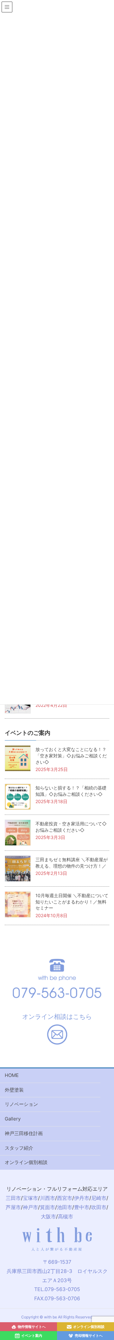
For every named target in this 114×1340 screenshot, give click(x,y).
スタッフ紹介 (19, 1148)
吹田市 (98, 1207)
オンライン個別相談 (26, 1162)
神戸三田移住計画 (24, 1133)
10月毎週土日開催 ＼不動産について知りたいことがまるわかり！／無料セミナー (71, 901)
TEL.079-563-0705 (57, 1289)
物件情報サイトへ (32, 1326)
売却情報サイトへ (89, 1335)
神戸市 (30, 1207)
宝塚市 (30, 1198)
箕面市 (47, 1207)
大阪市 (48, 1216)
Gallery (13, 1119)
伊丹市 (81, 1198)
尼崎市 (98, 1198)
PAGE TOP (111, 1245)
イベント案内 (31, 1335)
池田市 (64, 1207)
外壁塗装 (14, 1090)
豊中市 (81, 1207)
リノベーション (21, 1104)
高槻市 (65, 1216)
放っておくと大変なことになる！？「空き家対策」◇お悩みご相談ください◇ (71, 755)
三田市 (13, 1198)
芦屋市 (13, 1207)
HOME (12, 1075)
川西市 (47, 1198)
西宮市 (64, 1198)
